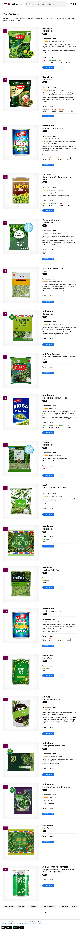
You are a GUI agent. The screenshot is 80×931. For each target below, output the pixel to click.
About (18, 924)
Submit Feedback (8, 924)
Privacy (41, 924)
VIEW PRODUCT (48, 67)
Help (46, 924)
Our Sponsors (27, 924)
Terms (35, 924)
